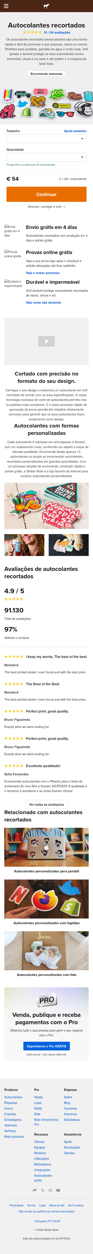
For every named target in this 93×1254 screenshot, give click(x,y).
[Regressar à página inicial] (46, 6)
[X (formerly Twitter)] (42, 1190)
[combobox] (46, 138)
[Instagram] (50, 1190)
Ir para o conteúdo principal (3, 3)
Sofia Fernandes (16, 774)
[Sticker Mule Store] (35, 1190)
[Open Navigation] (6, 6)
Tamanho (13, 131)
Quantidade (15, 149)
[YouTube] (58, 1190)
